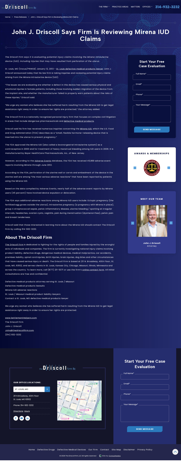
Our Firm (93, 449)
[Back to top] (175, 452)
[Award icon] (152, 161)
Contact (104, 449)
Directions (18, 411)
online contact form (93, 269)
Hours (27, 411)
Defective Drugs (46, 449)
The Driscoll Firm (14, 244)
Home (7, 17)
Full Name (141, 73)
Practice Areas (120, 6)
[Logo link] (19, 7)
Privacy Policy (144, 449)
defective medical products (79, 121)
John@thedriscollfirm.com (19, 330)
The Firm (103, 6)
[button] (135, 168)
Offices (146, 6)
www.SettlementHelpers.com (21, 317)
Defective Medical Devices (71, 449)
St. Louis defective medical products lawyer (79, 68)
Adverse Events (43, 160)
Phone (139, 94)
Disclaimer (129, 449)
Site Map (116, 449)
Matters (135, 6)
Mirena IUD (86, 128)
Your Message (143, 105)
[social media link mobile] (15, 418)
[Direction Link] (79, 400)
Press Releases (20, 17)
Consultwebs (115, 456)
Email (139, 84)
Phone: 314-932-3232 (23, 405)
